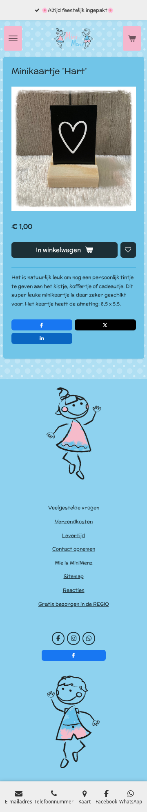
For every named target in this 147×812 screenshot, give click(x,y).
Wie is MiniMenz (74, 562)
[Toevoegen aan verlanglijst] (128, 250)
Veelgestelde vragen (73, 507)
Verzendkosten (74, 521)
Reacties (74, 590)
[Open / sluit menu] (13, 38)
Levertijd (73, 535)
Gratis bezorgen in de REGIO (73, 603)
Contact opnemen (73, 548)
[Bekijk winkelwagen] (132, 38)
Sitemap (74, 576)
